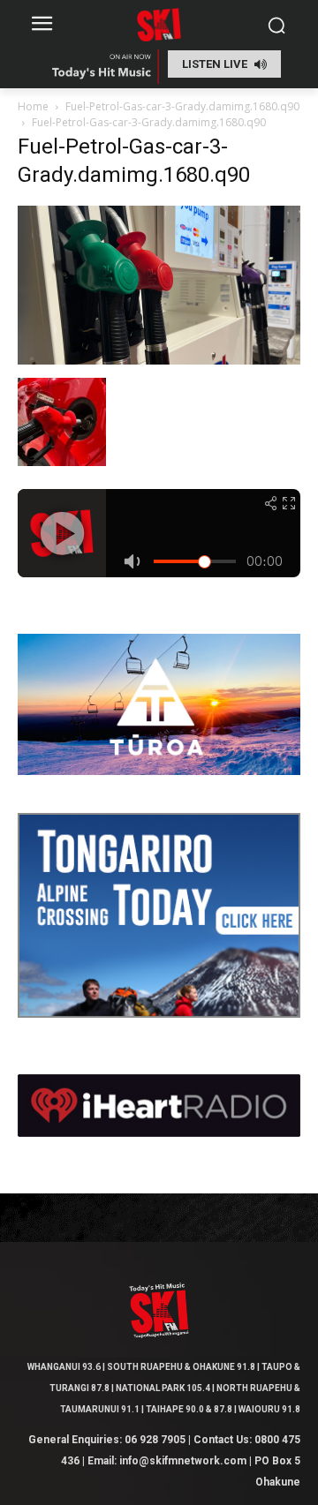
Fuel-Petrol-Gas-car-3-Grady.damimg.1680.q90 (182, 106)
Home (33, 106)
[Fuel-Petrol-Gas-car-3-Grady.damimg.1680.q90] (159, 359)
